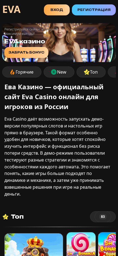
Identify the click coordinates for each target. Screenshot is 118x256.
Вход (56, 10)
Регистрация (94, 10)
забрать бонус (26, 52)
